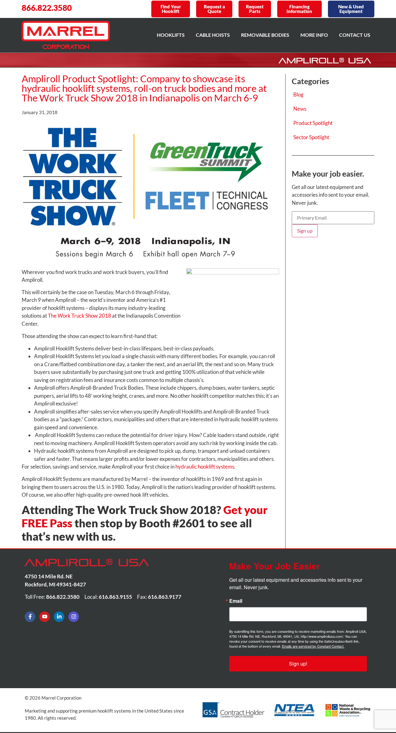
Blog (298, 94)
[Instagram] (73, 616)
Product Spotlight (313, 123)
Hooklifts (171, 35)
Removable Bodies (265, 35)
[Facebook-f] (30, 616)
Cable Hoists (213, 35)
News (299, 108)
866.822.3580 (47, 8)
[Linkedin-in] (59, 616)
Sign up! (298, 663)
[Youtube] (44, 616)
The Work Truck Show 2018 (79, 315)
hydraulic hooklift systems (204, 466)
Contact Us (354, 35)
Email (235, 600)
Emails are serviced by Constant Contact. (313, 646)
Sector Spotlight (311, 137)
